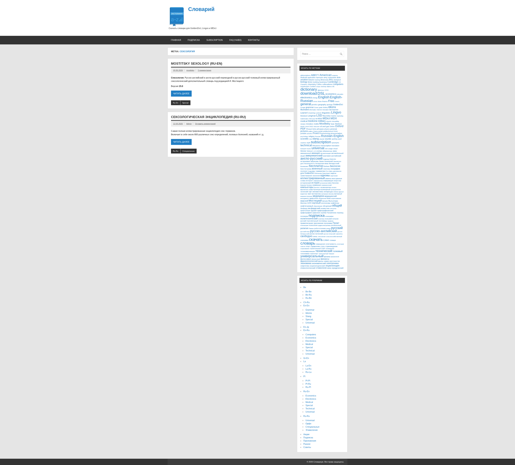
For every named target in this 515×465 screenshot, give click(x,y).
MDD (320, 119)
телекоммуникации (307, 251)
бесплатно (316, 166)
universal (318, 148)
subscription (321, 142)
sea (310, 139)
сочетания (340, 244)
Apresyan (319, 77)
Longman (312, 116)
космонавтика (326, 187)
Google (302, 107)
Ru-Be (309, 298)
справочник (315, 246)
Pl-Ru (308, 384)
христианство (334, 261)
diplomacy (321, 90)
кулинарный (325, 189)
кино (330, 183)
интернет (309, 181)
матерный (338, 194)
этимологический (307, 268)
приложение (318, 223)
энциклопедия (332, 265)
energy (315, 98)
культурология (336, 189)
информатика (318, 181)
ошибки (323, 213)
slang (315, 138)
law (330, 110)
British (310, 82)
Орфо (308, 423)
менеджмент (304, 198)
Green (316, 107)
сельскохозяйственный (334, 236)
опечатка (333, 208)
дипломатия (337, 171)
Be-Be (309, 291)
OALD (311, 126)
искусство (337, 181)
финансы (325, 259)
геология (303, 171)
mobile (316, 124)
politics (310, 131)
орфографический (325, 210)
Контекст (317, 187)
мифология (314, 198)
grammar (310, 107)
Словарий (201, 9)
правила (330, 221)
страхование (304, 248)
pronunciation (336, 133)
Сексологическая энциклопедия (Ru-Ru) (208, 117)
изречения (334, 176)
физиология (335, 256)
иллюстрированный (312, 178)
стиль (322, 246)
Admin (189, 124)
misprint (328, 121)
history (325, 107)
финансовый (316, 259)
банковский (328, 161)
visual (335, 148)
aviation (304, 79)
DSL (321, 93)
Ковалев (303, 185)
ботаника (307, 169)
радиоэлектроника (324, 225)
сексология (321, 236)
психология (313, 225)
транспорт (314, 254)
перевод (340, 213)
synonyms (335, 143)
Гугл (327, 171)
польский (328, 219)
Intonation (325, 110)
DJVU (327, 90)
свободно (306, 236)
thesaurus (316, 146)
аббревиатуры (327, 151)
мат (309, 194)
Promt (316, 133)
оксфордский (314, 208)
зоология (316, 176)
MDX (334, 118)
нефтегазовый (306, 206)
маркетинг (303, 194)
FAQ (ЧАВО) (235, 40)
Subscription (214, 40)
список (302, 246)
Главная (176, 40)
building (316, 82)
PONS (335, 131)
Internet (319, 110)
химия (326, 261)
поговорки (304, 216)
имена (328, 178)
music (302, 126)
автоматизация (325, 153)
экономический (319, 263)
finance (325, 101)
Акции (306, 434)
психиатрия (304, 225)
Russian (318, 136)
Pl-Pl (308, 381)
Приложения (309, 441)
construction (304, 86)
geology (330, 104)
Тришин (331, 254)
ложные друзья (338, 192)
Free (331, 101)
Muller (333, 124)
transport (303, 148)
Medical (309, 344)
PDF (303, 128)
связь (315, 236)
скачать (316, 239)
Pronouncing (324, 133)
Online (332, 126)
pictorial (333, 129)
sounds (328, 139)
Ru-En (175, 103)
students (303, 143)
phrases (320, 129)
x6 (315, 151)
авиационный (305, 153)
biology (303, 82)
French (337, 101)
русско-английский (323, 231)
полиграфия (329, 216)
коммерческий (327, 185)
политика (321, 219)
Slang (308, 316)
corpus (318, 86)
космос (334, 187)
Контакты (254, 40)
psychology (304, 136)
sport (340, 139)
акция (302, 156)
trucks (309, 148)
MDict (326, 118)
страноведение (331, 246)
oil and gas (324, 126)
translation (335, 146)
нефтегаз (335, 203)
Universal (310, 323)
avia (338, 77)
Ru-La (308, 372)
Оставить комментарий (205, 124)
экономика (305, 263)
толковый (338, 251)
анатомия (327, 156)
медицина (318, 196)
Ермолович (326, 173)
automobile (332, 77)
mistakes (309, 124)
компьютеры (306, 187)
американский (314, 155)
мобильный (322, 198)
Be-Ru (309, 295)
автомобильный (337, 153)
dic (333, 86)
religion (311, 136)
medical (303, 121)
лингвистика (317, 192)
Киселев (335, 183)
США (323, 248)
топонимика (305, 254)
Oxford (339, 126)
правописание (306, 223)
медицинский (330, 196)
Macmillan (327, 116)
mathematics (304, 119)
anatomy (335, 75)
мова (329, 198)
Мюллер (303, 203)
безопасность (309, 163)
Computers (311, 334)
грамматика (320, 171)
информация (328, 181)
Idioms (309, 313)
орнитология (305, 210)
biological (337, 80)
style (308, 143)
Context (312, 86)
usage (330, 148)
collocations (327, 84)
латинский (304, 192)
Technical (310, 350)
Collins (319, 84)
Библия (326, 166)
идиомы (325, 175)
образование (318, 206)
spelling (334, 139)
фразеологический (309, 261)
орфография (306, 213)
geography (322, 105)
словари (333, 240)
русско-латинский (316, 234)
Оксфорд (303, 208)
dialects (329, 86)
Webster (303, 151)
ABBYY (315, 75)
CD (340, 82)
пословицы (323, 221)
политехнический (309, 218)
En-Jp (306, 327)
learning (312, 113)
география (335, 169)
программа (328, 223)
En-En (306, 305)
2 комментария (204, 70)
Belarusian (325, 80)
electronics (306, 97)
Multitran (338, 124)
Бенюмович (304, 166)
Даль (331, 171)
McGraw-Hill (313, 119)
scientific (304, 139)
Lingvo (336, 112)
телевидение (329, 248)
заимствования (306, 176)
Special (185, 103)
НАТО (309, 203)
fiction (320, 101)
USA (326, 148)
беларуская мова (321, 163)
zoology (319, 151)
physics (327, 129)
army (326, 77)
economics (330, 94)
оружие (314, 211)
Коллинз (309, 185)
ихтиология (324, 183)
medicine (312, 121)
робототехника (320, 228)
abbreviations (305, 75)
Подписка (194, 40)
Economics (311, 338)
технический (323, 251)
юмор (329, 268)
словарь (307, 243)
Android (303, 77)
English (323, 97)
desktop (323, 86)
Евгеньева (318, 173)
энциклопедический (317, 266)
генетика (326, 169)
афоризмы (314, 161)
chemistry (312, 84)
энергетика (304, 266)
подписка (317, 215)
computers (338, 84)
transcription (326, 145)
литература (328, 192)
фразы (320, 261)
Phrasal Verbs (311, 129)
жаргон (333, 173)
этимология (321, 268)
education (340, 94)
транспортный (323, 254)
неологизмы (325, 203)
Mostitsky (324, 123)
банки (321, 161)
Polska (315, 131)
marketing (340, 116)
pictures (304, 131)
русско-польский (329, 234)
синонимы (304, 240)
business (323, 82)
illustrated (304, 109)
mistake (303, 124)
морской (304, 201)
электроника (332, 263)
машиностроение (306, 196)
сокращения (320, 244)
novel (307, 126)
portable (303, 133)
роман (328, 228)
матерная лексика (327, 194)
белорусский (334, 163)
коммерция (317, 185)
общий (337, 205)
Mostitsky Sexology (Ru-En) (196, 63)
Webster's (310, 151)
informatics (312, 110)
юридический (337, 268)
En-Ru (306, 330)
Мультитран (333, 201)
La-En (308, 366)
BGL (331, 79)
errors (315, 101)
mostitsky (190, 70)
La (304, 361)
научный (316, 203)
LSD (319, 115)
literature (303, 116)
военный (317, 168)
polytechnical (328, 131)
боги (302, 169)
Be (304, 287)
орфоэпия (316, 213)
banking (317, 80)
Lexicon (318, 113)
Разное (306, 444)
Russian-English (332, 136)
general (305, 104)
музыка (325, 201)
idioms (332, 107)
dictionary (308, 89)
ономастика (325, 208)
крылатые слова (306, 189)
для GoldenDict (307, 173)
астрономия (305, 161)
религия (304, 228)
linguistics (326, 113)
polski (320, 131)
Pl (304, 376)
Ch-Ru (306, 302)
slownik (321, 139)
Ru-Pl (308, 387)
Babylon (311, 80)
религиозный (336, 225)
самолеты (339, 234)
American (325, 74)
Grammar (310, 310)
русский (337, 228)
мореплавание (336, 198)
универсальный (311, 256)
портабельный (312, 221)
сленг (326, 240)
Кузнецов (317, 190)
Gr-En (306, 358)
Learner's (304, 113)
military (322, 121)
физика (327, 257)
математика (316, 194)
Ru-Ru (175, 151)
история (315, 183)
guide (320, 107)
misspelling (335, 121)
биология (335, 166)
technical (306, 145)
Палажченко (331, 213)
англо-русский (311, 158)
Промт (336, 223)
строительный (315, 248)
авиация (315, 153)
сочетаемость (331, 244)
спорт (308, 246)
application (312, 77)
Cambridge (333, 82)
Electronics (311, 341)
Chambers (303, 84)
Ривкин (311, 228)
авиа (335, 151)
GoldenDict (338, 104)
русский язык (305, 231)
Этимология (312, 430)
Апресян (332, 159)
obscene (316, 126)
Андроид (326, 159)
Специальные (188, 151)
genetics (314, 104)
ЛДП (310, 192)
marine (333, 116)
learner (335, 110)
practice (309, 133)
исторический (305, 183)
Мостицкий (315, 200)
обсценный (327, 206)
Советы (307, 447)
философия (305, 259)
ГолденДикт (311, 171)
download (308, 93)
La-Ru (308, 369)
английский (336, 156)
